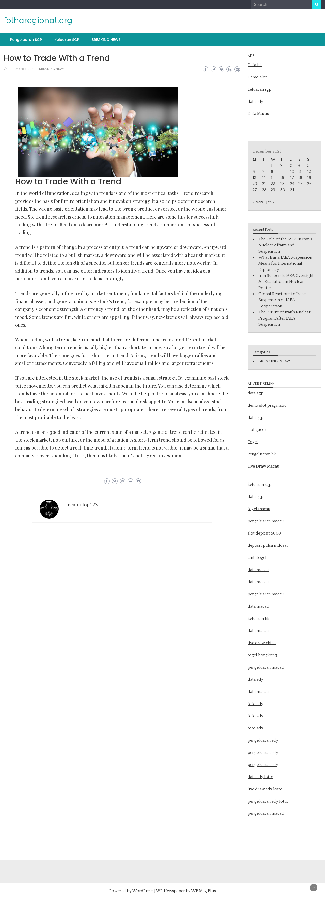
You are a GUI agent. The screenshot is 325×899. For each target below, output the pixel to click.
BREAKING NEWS (106, 39)
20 (255, 183)
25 (300, 183)
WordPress (142, 891)
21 (264, 183)
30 (282, 190)
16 (282, 177)
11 (299, 171)
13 (254, 177)
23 (282, 183)
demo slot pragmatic (267, 405)
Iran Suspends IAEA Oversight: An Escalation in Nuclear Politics (286, 281)
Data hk (255, 65)
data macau (258, 606)
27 (255, 190)
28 (264, 190)
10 (292, 171)
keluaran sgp (259, 484)
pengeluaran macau (266, 813)
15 (273, 177)
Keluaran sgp (259, 89)
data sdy (255, 101)
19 (309, 177)
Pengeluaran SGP (26, 39)
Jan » (270, 202)
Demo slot (257, 77)
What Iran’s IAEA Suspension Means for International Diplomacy (285, 263)
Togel (253, 442)
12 (309, 171)
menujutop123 (82, 505)
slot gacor (257, 429)
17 (292, 177)
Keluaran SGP (66, 39)
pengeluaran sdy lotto (268, 801)
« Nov (258, 202)
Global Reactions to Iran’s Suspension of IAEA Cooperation (282, 300)
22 (273, 183)
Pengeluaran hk (262, 454)
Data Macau (258, 113)
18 (300, 177)
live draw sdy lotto (265, 789)
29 (273, 190)
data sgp (255, 393)
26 (309, 183)
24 (292, 183)
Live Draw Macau (263, 466)
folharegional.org (38, 20)
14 (264, 177)
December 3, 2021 (20, 69)
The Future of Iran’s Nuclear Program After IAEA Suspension (284, 318)
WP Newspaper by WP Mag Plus (186, 891)
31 (292, 190)
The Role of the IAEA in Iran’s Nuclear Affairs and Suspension (285, 245)
